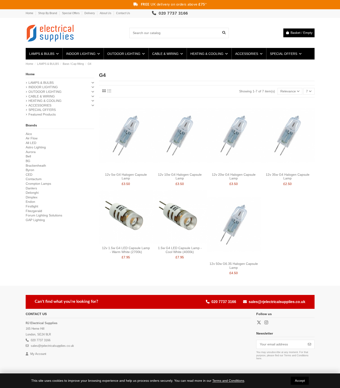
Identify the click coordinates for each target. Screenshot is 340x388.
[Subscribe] (309, 344)
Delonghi (32, 192)
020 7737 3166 (173, 13)
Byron (30, 170)
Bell (28, 156)
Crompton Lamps (38, 183)
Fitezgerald (34, 211)
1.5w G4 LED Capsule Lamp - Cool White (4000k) (180, 250)
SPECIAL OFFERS (42, 110)
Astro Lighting (36, 147)
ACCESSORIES (39, 105)
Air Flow (31, 138)
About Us (106, 13)
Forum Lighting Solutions (44, 215)
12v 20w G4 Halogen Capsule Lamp (234, 176)
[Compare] (122, 169)
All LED (31, 143)
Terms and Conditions (228, 380)
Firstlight (32, 206)
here (258, 358)
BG (28, 161)
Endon (30, 201)
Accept (300, 380)
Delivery (90, 13)
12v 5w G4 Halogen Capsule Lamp (126, 176)
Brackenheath (36, 165)
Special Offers (71, 13)
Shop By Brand (48, 13)
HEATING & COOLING (45, 101)
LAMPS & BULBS (41, 82)
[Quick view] (129, 169)
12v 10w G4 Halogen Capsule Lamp (180, 176)
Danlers (31, 188)
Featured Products (42, 114)
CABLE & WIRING (41, 96)
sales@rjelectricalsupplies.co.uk (277, 302)
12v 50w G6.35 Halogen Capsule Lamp (234, 265)
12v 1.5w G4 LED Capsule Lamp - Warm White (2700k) (126, 250)
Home (30, 13)
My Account (37, 354)
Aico (29, 134)
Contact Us (123, 13)
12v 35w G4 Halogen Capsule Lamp (287, 176)
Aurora (31, 152)
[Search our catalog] (224, 33)
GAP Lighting (35, 220)
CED (29, 174)
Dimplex (31, 197)
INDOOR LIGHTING (43, 87)
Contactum (34, 179)
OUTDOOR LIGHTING (45, 92)
